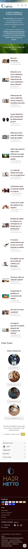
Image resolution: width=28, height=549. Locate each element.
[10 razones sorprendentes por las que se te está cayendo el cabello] (5, 245)
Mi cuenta (3, 517)
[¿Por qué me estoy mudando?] (5, 312)
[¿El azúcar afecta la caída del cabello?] (5, 280)
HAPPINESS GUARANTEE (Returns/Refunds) (11, 542)
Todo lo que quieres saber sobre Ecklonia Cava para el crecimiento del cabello (17, 154)
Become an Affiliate (6, 543)
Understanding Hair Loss (14, 401)
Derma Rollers (4, 510)
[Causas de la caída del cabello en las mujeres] (5, 207)
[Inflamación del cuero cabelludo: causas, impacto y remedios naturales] (5, 101)
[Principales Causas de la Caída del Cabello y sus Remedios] (5, 264)
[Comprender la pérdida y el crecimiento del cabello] (5, 296)
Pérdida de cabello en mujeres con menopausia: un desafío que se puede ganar (17, 224)
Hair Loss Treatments (6, 512)
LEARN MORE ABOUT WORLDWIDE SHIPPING (12, 538)
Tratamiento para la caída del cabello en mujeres (17, 188)
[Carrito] (22, 5)
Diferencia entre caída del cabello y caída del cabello (17, 135)
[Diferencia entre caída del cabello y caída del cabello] (5, 137)
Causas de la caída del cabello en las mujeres (17, 205)
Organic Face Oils (5, 515)
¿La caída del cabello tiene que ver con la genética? (17, 172)
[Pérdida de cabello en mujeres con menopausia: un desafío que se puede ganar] (5, 225)
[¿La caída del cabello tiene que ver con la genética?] (5, 174)
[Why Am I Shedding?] (5, 61)
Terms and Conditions (15, 540)
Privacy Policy (4, 540)
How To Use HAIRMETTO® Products (14, 418)
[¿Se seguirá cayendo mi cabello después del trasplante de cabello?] (5, 330)
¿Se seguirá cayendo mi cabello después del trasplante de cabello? (17, 328)
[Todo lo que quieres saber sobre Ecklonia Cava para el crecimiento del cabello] (5, 156)
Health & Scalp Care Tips (14, 384)
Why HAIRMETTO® (14, 368)
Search (3, 536)
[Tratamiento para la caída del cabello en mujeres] (5, 191)
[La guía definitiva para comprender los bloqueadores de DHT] (5, 120)
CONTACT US (15, 543)
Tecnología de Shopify (6, 545)
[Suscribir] (23, 434)
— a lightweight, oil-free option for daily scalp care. (14, 33)
